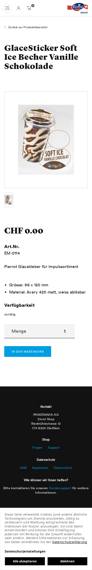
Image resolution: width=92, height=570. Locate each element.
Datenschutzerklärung (69, 542)
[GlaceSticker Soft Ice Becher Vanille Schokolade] (8, 200)
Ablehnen (67, 561)
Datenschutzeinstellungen (25, 551)
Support (54, 448)
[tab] (18, 8)
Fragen (37, 448)
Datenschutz (63, 468)
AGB (23, 468)
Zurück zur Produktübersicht (28, 27)
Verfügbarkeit (19, 305)
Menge (19, 331)
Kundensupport (60, 488)
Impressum (40, 468)
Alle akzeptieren (25, 561)
